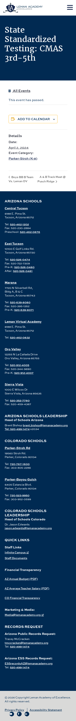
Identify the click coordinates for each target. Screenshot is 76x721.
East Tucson (14, 243)
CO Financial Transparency (22, 598)
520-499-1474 (19, 646)
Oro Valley (13, 349)
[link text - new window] (11, 714)
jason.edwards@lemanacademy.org (28, 528)
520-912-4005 (19, 365)
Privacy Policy (14, 710)
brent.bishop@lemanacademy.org (45, 425)
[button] (70, 7)
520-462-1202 (19, 224)
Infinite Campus (15, 552)
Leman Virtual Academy (23, 321)
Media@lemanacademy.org (23, 615)
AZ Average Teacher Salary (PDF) (27, 588)
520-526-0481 (23, 271)
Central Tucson (16, 208)
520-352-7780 (20, 400)
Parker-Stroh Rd (17, 448)
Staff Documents (16, 558)
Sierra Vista (14, 384)
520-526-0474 (20, 259)
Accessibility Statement (46, 710)
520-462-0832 (20, 337)
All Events (21, 90)
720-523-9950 (19, 495)
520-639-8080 (20, 302)
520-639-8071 (24, 310)
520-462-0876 (30, 232)
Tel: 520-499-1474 (17, 429)
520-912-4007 (24, 373)
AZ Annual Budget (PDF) (21, 579)
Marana (11, 282)
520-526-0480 (24, 267)
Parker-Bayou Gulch (20, 479)
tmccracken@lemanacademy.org (26, 643)
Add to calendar (34, 119)
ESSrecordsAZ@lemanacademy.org (29, 663)
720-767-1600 (20, 464)
